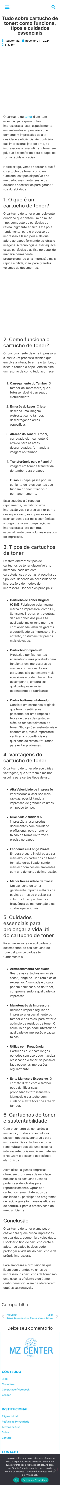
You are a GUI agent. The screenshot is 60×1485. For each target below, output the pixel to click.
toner (28, 116)
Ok (16, 1480)
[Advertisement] (30, 83)
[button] (7, 7)
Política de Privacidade (35, 1480)
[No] (55, 1469)
